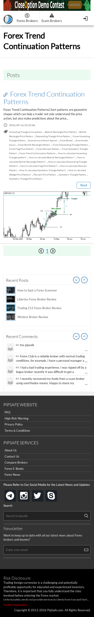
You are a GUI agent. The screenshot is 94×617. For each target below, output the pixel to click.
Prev (76, 280)
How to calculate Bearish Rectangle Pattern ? (52, 157)
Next (84, 280)
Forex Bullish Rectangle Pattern (34, 144)
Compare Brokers (16, 462)
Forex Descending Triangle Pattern (70, 144)
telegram (15, 495)
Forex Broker (66, 140)
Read (83, 185)
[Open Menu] (86, 18)
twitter (42, 494)
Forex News (12, 474)
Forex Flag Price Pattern (21, 148)
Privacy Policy (14, 424)
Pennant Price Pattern (45, 174)
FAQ (7, 412)
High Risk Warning (17, 418)
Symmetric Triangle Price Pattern (25, 178)
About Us (11, 450)
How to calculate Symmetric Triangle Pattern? (42, 170)
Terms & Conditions (17, 430)
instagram (29, 494)
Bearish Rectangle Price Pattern (61, 132)
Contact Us (12, 456)
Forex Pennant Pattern (48, 148)
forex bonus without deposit (42, 140)
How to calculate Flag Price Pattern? (38, 165)
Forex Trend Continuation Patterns (44, 98)
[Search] (86, 515)
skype (56, 494)
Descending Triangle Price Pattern (53, 136)
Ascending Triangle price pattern (25, 132)
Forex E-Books (14, 468)
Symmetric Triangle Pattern (72, 174)
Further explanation (15, 604)
